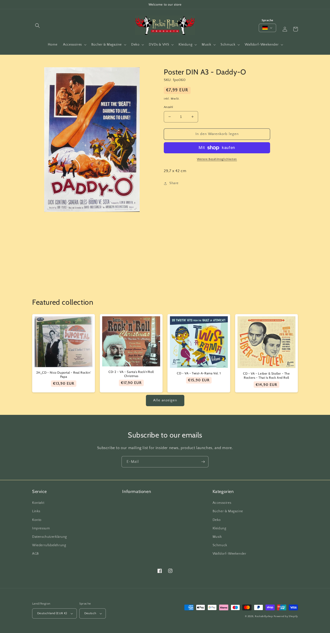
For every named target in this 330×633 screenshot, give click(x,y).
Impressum (41, 528)
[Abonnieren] (203, 461)
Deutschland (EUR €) (52, 613)
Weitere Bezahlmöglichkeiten (217, 159)
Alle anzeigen (165, 400)
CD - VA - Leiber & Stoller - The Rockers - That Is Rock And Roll (266, 375)
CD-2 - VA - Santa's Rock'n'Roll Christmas (131, 374)
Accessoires (222, 503)
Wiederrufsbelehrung (49, 545)
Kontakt (38, 503)
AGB (35, 554)
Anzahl (168, 107)
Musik (217, 537)
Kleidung (219, 528)
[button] (37, 25)
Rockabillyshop (264, 616)
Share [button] (174, 183)
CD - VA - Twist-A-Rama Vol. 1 (199, 373)
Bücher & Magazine (228, 511)
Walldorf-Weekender (229, 554)
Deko (217, 520)
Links (36, 511)
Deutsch (90, 613)
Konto (37, 520)
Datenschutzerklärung (49, 537)
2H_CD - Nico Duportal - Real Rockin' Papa (63, 374)
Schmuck (220, 545)
